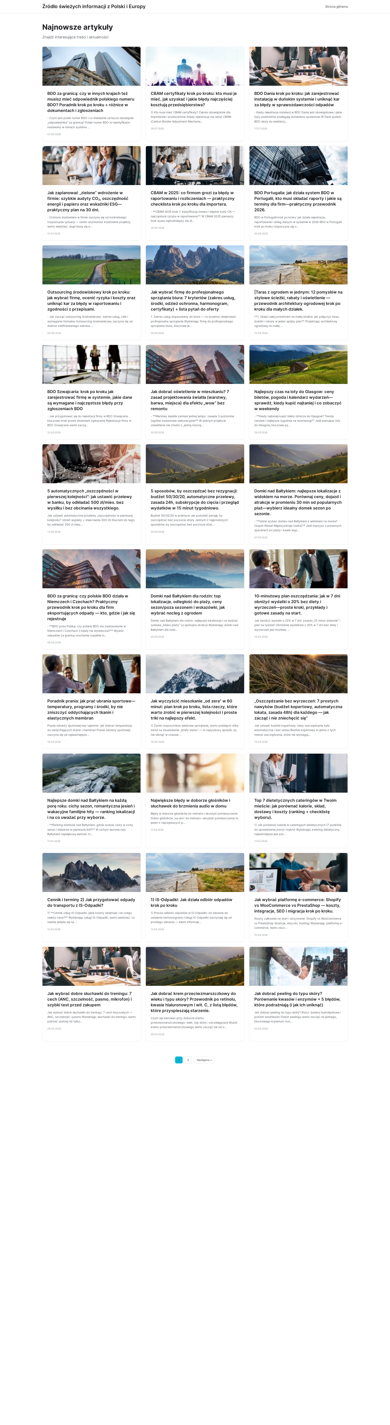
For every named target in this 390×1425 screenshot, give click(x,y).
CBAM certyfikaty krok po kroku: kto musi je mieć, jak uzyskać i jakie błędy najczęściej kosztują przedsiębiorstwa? (194, 99)
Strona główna (336, 6)
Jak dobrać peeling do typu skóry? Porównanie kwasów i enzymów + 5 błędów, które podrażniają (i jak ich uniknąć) (297, 999)
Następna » (204, 1060)
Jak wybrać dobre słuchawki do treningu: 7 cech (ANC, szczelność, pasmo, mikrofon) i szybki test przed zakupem (89, 999)
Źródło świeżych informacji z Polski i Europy (94, 6)
